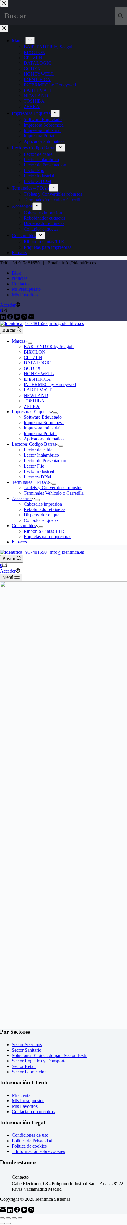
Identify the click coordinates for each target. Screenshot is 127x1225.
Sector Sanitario (26, 1050)
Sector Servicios (27, 1044)
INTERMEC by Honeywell (50, 384)
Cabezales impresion (43, 504)
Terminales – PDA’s (30, 482)
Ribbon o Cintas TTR (44, 531)
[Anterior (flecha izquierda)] (2, 1223)
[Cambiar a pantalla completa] (8, 1218)
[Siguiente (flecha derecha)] (8, 1223)
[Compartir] (14, 1218)
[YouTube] (17, 318)
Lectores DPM (37, 476)
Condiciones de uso (30, 1135)
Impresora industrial (42, 427)
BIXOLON (34, 352)
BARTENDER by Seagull (49, 346)
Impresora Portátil (40, 433)
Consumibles (24, 525)
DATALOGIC (37, 362)
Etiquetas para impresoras (47, 536)
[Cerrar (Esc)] (20, 1218)
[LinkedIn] (3, 318)
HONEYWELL (39, 373)
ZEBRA (32, 406)
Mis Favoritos (25, 294)
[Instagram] (24, 318)
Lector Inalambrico (41, 455)
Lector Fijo (34, 465)
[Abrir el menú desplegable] (30, 343)
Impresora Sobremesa (44, 422)
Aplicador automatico (44, 438)
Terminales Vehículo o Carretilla (54, 493)
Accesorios (22, 498)
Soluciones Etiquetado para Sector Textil (49, 1055)
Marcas (18, 341)
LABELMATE (38, 389)
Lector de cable (38, 449)
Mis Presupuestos (28, 1100)
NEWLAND (36, 395)
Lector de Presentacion (45, 460)
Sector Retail (24, 1066)
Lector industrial (39, 471)
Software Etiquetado (43, 416)
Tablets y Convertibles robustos (53, 487)
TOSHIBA (34, 400)
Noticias (19, 278)
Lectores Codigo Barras (34, 444)
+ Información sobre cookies (38, 1151)
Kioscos (19, 541)
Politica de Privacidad (32, 1140)
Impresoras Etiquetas (31, 411)
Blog (16, 272)
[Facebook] (10, 318)
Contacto (20, 283)
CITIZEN (33, 357)
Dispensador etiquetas (44, 514)
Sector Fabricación (29, 1071)
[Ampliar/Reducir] (2, 1218)
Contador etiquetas (41, 520)
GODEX (32, 368)
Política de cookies (29, 1146)
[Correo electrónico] (31, 318)
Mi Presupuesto (26, 289)
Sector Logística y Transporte (39, 1060)
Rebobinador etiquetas (44, 509)
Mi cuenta (21, 1095)
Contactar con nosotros (33, 1111)
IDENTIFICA (37, 379)
